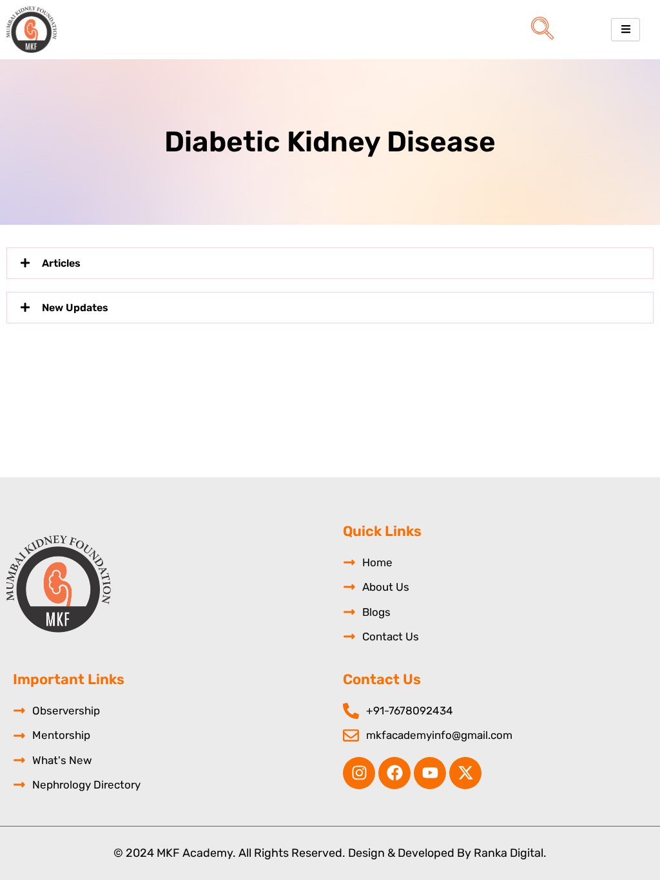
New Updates (75, 307)
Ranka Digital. (510, 853)
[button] (542, 30)
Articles (61, 263)
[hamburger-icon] (625, 29)
